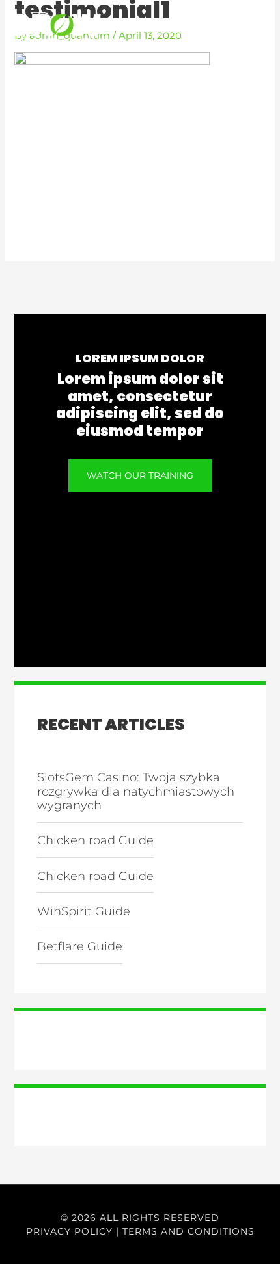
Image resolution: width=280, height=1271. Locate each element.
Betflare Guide (79, 946)
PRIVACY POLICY (69, 1231)
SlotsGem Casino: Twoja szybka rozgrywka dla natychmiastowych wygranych (135, 791)
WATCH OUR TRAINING (140, 475)
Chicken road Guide (95, 840)
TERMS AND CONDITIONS (188, 1231)
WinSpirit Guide (83, 911)
